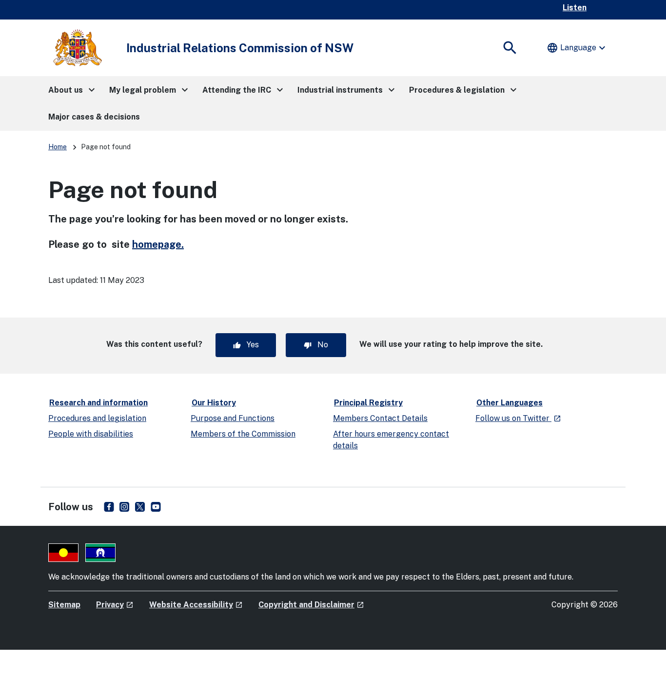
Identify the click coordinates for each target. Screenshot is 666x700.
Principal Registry (368, 402)
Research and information (98, 402)
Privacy (115, 604)
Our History (214, 402)
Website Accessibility (196, 604)
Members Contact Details (380, 418)
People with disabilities (90, 434)
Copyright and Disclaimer (311, 604)
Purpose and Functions (232, 418)
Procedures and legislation (97, 418)
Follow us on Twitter (518, 418)
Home (57, 147)
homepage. (158, 244)
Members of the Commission (243, 434)
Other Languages (509, 402)
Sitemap (64, 604)
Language (577, 48)
